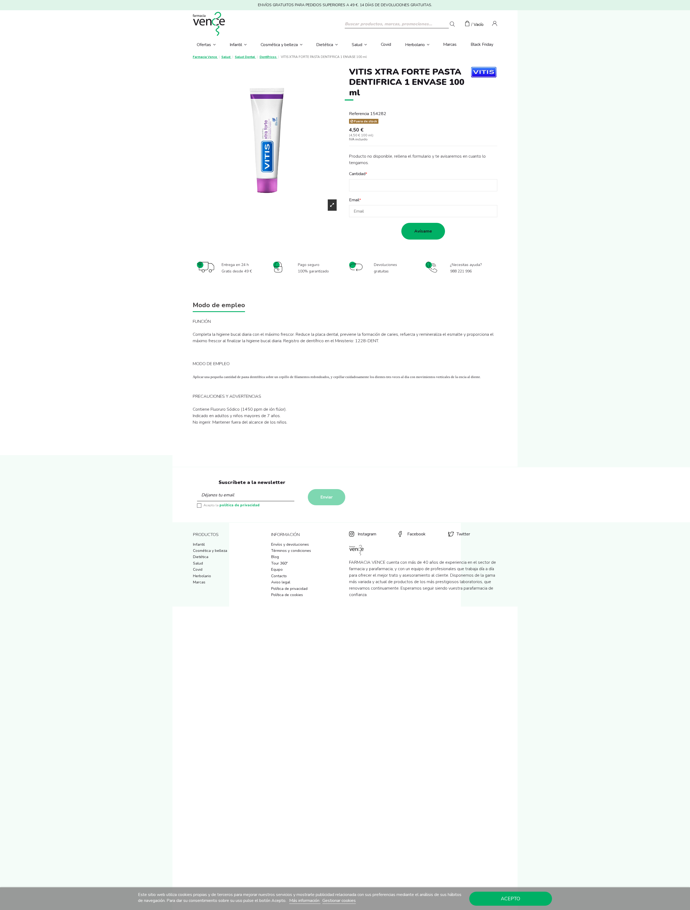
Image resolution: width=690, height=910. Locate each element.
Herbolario (202, 576)
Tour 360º (279, 563)
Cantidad (357, 174)
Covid (197, 569)
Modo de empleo (219, 305)
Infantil (199, 544)
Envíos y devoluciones (290, 544)
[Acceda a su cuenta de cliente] (494, 24)
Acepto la (231, 505)
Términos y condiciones (291, 550)
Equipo (277, 569)
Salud (198, 563)
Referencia (359, 114)
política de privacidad (239, 505)
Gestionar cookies (339, 901)
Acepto (510, 898)
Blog (275, 556)
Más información (304, 901)
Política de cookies (287, 594)
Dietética (200, 556)
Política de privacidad (289, 588)
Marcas (199, 582)
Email (354, 200)
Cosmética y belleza (210, 550)
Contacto (279, 576)
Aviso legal (280, 582)
